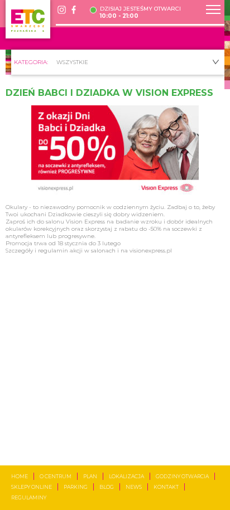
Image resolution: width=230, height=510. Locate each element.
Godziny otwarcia (182, 476)
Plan (90, 476)
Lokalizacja (126, 476)
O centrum (55, 476)
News (134, 487)
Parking (76, 487)
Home (19, 476)
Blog (106, 487)
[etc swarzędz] (28, 19)
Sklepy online (31, 487)
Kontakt (166, 487)
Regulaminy (28, 497)
